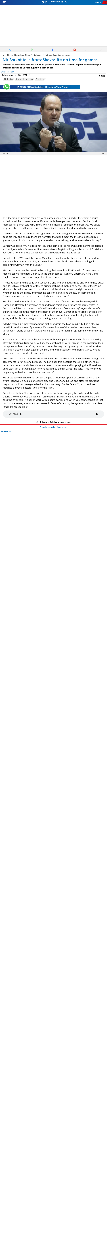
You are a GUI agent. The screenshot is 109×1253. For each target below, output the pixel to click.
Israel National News (11, 55)
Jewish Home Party (24, 79)
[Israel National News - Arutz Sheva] (54, 2)
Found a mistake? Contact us (53, 427)
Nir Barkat (8, 79)
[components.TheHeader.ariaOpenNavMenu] (17, 2)
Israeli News (25, 55)
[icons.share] (105, 2)
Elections (40, 79)
